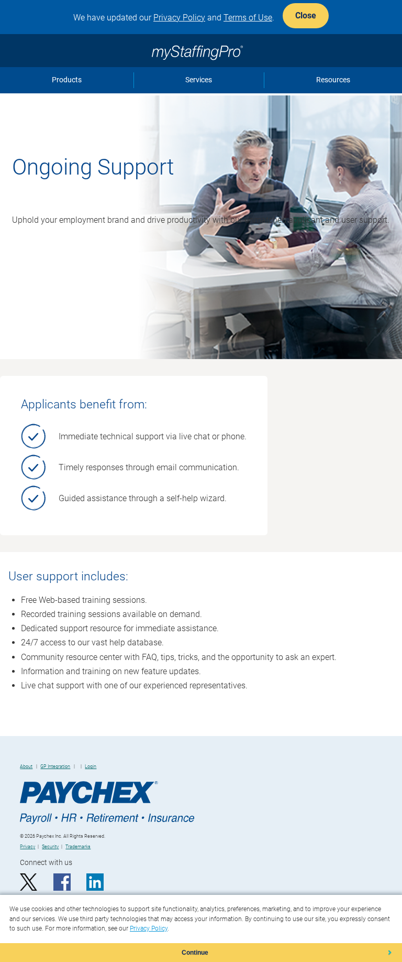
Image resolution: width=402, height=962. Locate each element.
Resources (333, 79)
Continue (195, 952)
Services (198, 79)
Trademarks (78, 846)
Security (50, 846)
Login (90, 766)
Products (67, 79)
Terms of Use (248, 18)
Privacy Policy (179, 18)
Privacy (27, 846)
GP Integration (55, 766)
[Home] (201, 48)
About (26, 766)
